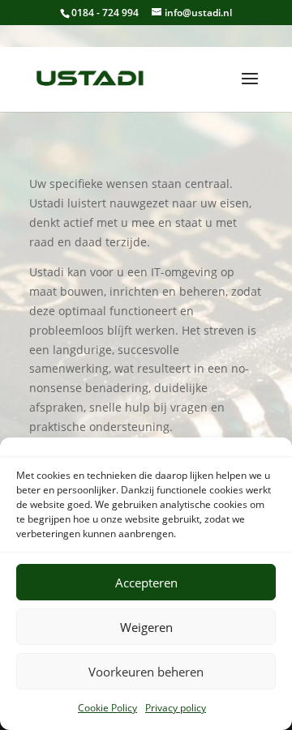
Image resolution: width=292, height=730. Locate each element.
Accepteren (146, 582)
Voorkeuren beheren (146, 672)
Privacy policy (175, 708)
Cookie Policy (107, 708)
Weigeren (146, 627)
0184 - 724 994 (105, 12)
